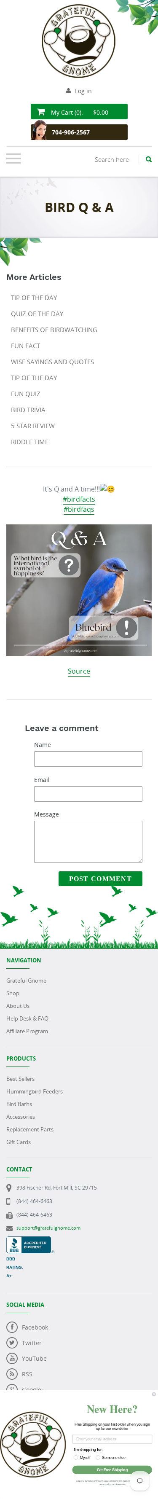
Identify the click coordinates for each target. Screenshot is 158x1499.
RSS (27, 1374)
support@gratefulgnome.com (48, 1228)
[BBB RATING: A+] (30, 1241)
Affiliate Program (27, 1031)
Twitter (32, 1343)
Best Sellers (20, 1079)
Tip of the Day (34, 297)
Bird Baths (19, 1104)
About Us (17, 1006)
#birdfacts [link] (79, 499)
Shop (12, 993)
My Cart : (78, 112)
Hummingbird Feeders (34, 1091)
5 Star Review (33, 426)
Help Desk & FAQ (27, 1018)
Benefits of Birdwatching (54, 329)
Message (46, 814)
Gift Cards (18, 1142)
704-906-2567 (71, 132)
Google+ (33, 1390)
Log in (83, 91)
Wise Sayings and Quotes (52, 361)
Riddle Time (29, 442)
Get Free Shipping (112, 1470)
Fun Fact (25, 345)
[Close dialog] (154, 1394)
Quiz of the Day (37, 313)
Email (42, 780)
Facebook (35, 1327)
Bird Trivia (28, 410)
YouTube (34, 1358)
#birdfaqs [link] (79, 509)
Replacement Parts (30, 1129)
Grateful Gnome (26, 980)
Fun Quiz (25, 394)
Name (42, 745)
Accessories (20, 1116)
